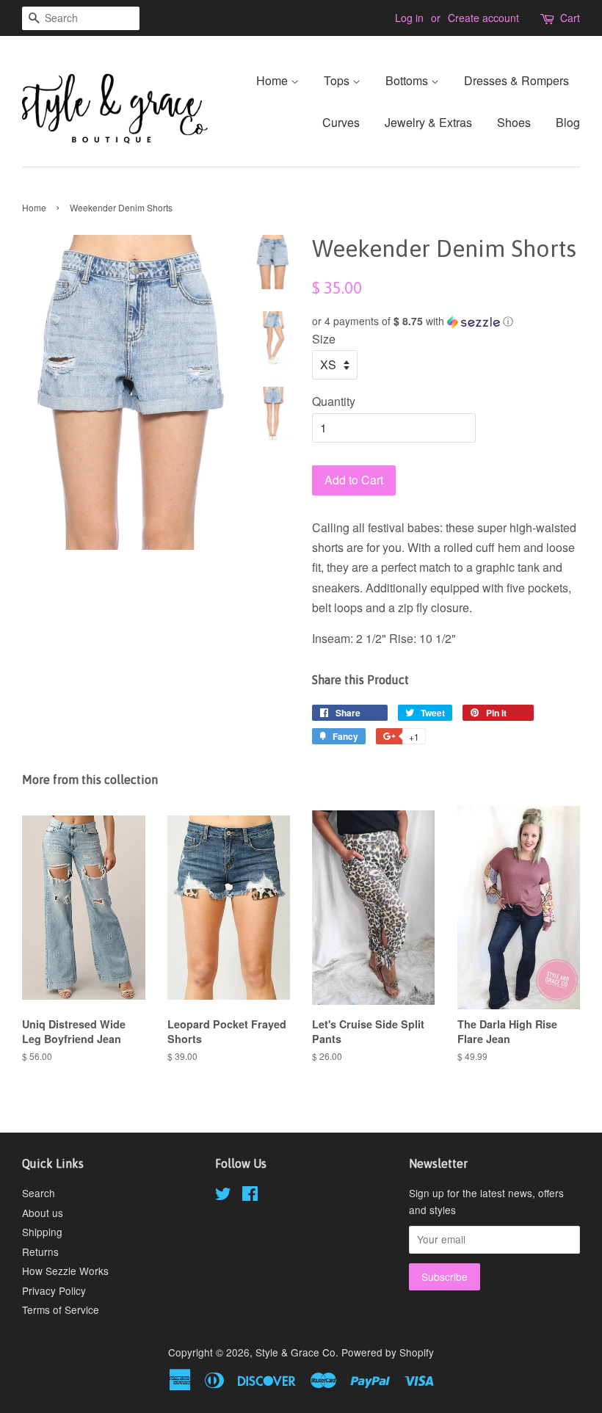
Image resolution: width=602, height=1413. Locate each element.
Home (273, 80)
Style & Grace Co (295, 1352)
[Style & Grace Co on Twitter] (223, 1195)
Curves (341, 122)
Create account (483, 17)
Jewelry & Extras (428, 122)
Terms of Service (60, 1309)
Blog (568, 122)
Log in (409, 17)
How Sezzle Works (65, 1270)
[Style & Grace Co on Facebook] (250, 1195)
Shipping (42, 1231)
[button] (446, 321)
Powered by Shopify (387, 1352)
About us (42, 1212)
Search (38, 1192)
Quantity (333, 401)
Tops (338, 80)
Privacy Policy (54, 1290)
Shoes (514, 122)
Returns (40, 1251)
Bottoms (408, 80)
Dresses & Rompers (516, 80)
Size (324, 338)
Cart (570, 17)
